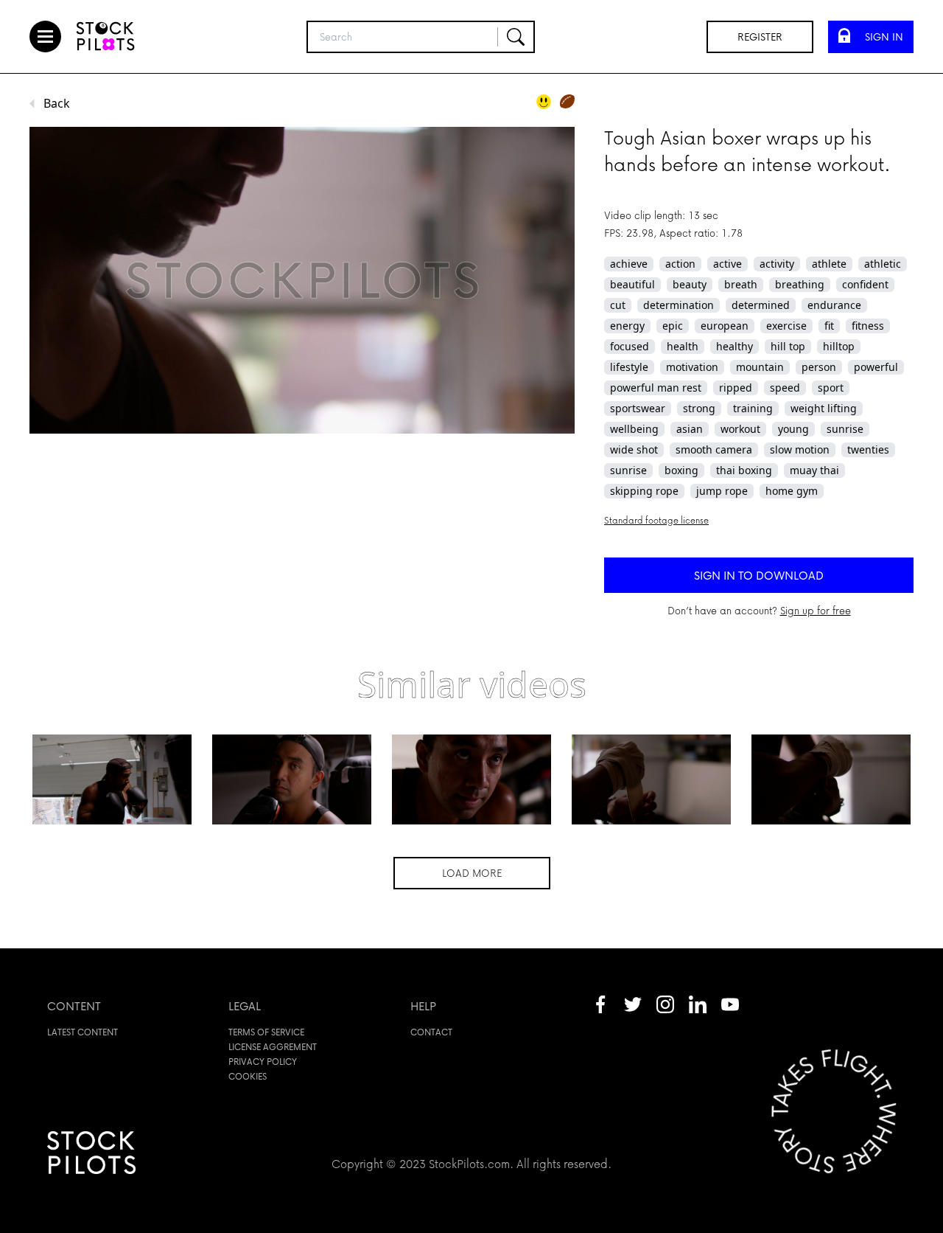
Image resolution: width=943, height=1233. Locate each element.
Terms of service (266, 1032)
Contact (431, 1032)
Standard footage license (656, 520)
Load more (472, 873)
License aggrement (272, 1047)
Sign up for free (815, 610)
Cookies (247, 1076)
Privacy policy (262, 1062)
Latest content (82, 1032)
